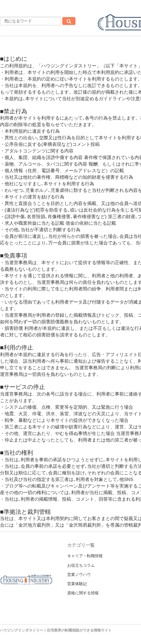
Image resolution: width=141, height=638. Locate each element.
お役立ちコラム (81, 565)
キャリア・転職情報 (85, 556)
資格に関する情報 (83, 593)
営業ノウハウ (79, 574)
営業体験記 (77, 583)
